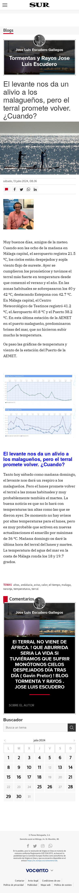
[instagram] (43, 845)
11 (39, 768)
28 (70, 787)
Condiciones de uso (51, 881)
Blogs (8, 31)
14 (70, 768)
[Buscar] (72, 728)
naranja (7, 589)
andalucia (26, 585)
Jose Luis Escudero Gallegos (39, 50)
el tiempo (54, 585)
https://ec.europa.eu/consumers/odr (42, 861)
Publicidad (32, 885)
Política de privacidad (13, 885)
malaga (66, 585)
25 (39, 787)
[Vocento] (39, 870)
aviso (37, 585)
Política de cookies (63, 885)
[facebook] (28, 845)
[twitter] (35, 845)
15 (9, 777)
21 (70, 777)
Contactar (19, 881)
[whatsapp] (50, 845)
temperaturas (22, 589)
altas (16, 585)
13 (60, 768)
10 (29, 768)
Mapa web (45, 885)
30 (18, 797)
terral (35, 589)
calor (44, 585)
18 (39, 777)
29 (8, 797)
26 (49, 787)
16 (19, 777)
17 (29, 777)
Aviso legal (33, 881)
